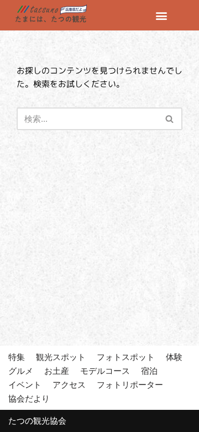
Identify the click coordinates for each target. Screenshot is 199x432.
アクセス (69, 384)
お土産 (56, 371)
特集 (16, 357)
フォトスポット (126, 357)
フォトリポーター (130, 384)
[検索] (170, 118)
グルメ (20, 371)
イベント (24, 384)
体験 (174, 357)
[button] (162, 15)
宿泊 (149, 371)
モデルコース (105, 371)
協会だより (29, 398)
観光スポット (61, 357)
